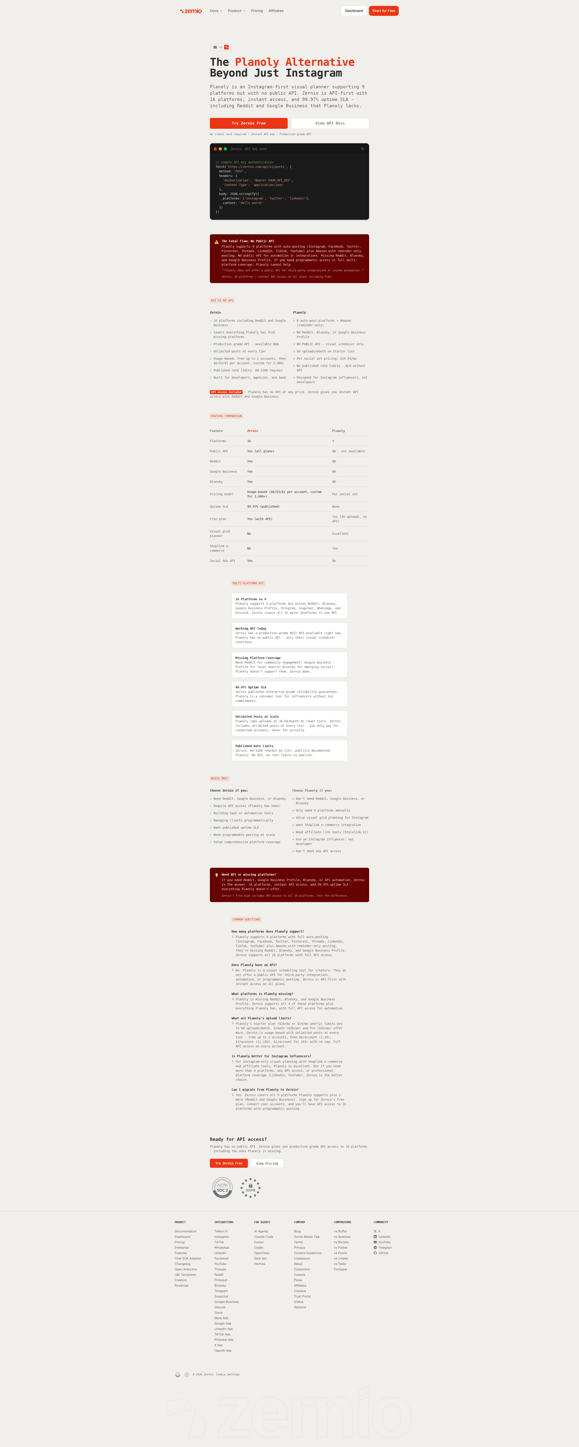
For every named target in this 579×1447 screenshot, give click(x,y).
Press (298, 1280)
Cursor (259, 1242)
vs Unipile (341, 1258)
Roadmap (181, 1285)
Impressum (302, 1258)
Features (181, 1253)
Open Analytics (186, 1269)
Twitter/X (221, 1231)
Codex (258, 1247)
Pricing (257, 10)
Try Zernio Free (249, 123)
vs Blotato (341, 1242)
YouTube (220, 1264)
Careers (299, 1275)
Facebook (221, 1258)
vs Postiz (340, 1253)
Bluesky (220, 1285)
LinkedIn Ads (223, 1329)
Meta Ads (221, 1318)
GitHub (383, 1253)
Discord (219, 1307)
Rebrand (300, 1307)
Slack (218, 1313)
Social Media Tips (307, 1237)
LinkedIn (220, 1253)
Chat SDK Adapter (188, 1258)
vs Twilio (340, 1264)
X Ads (218, 1345)
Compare (340, 1269)
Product (235, 10)
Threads (220, 1269)
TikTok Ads (222, 1334)
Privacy (299, 1247)
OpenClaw (261, 1253)
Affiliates (276, 10)
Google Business (226, 1302)
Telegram (221, 1291)
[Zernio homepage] (191, 11)
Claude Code (263, 1237)
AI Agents (261, 1231)
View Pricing (267, 1163)
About (298, 1264)
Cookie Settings (228, 1374)
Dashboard (354, 10)
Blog (297, 1231)
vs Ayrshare (342, 1237)
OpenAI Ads (222, 1351)
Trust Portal (302, 1296)
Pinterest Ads (223, 1340)
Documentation (186, 1231)
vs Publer (341, 1247)
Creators (181, 1280)
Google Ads (222, 1323)
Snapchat (221, 1296)
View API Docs (330, 123)
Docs (214, 10)
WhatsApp (221, 1247)
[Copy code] (362, 149)
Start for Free (384, 10)
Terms (298, 1242)
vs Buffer (340, 1231)
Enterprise (182, 1247)
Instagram (221, 1237)
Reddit (218, 1275)
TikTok (219, 1242)
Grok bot (260, 1258)
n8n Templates (185, 1275)
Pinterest (220, 1280)
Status (298, 1302)
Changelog (182, 1264)
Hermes (259, 1264)
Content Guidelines (307, 1253)
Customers (302, 1269)
